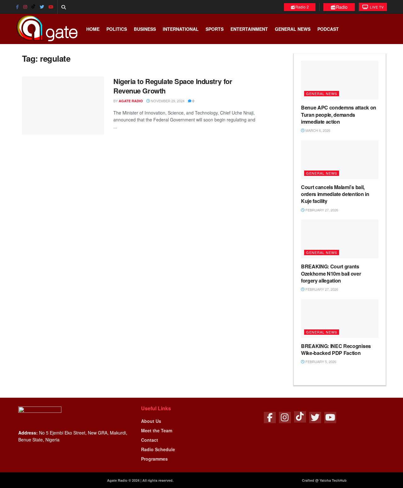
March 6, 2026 (317, 130)
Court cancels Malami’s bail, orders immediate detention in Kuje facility (335, 194)
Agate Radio (131, 100)
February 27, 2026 (321, 209)
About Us (151, 421)
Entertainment (249, 29)
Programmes (154, 459)
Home (92, 29)
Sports (215, 29)
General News (292, 29)
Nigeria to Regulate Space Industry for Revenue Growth (172, 86)
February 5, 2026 (320, 361)
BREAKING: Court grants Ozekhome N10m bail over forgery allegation (331, 273)
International (181, 29)
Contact (149, 440)
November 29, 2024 (167, 100)
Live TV (376, 6)
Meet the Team (156, 430)
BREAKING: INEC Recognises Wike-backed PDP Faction (336, 349)
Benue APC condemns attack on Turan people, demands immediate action (338, 114)
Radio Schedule (158, 449)
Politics (116, 29)
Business (145, 29)
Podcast (328, 29)
